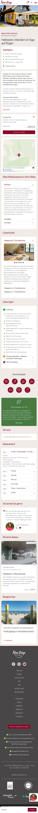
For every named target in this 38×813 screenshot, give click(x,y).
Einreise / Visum (19, 688)
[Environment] (19, 390)
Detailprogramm (10, 66)
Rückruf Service (19, 677)
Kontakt (19, 674)
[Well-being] (27, 390)
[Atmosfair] (10, 796)
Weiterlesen (8, 640)
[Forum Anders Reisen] (10, 785)
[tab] (15, 263)
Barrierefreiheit (19, 692)
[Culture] (10, 390)
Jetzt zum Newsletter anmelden (19, 726)
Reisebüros (19, 709)
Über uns (19, 670)
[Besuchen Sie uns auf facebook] (13, 664)
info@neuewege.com (19, 775)
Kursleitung (19, 705)
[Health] (32, 381)
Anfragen (32, 809)
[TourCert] (28, 785)
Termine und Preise (19, 132)
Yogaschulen (19, 698)
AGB (19, 684)
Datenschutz (19, 713)
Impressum (19, 716)
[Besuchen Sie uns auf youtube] (24, 664)
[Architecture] (6, 381)
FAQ (19, 681)
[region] (19, 452)
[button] (35, 2)
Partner (19, 702)
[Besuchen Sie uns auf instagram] (19, 664)
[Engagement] (23, 381)
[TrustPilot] (28, 796)
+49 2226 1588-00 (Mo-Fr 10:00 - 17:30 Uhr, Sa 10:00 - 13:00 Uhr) (19, 767)
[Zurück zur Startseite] (6, 2)
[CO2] (15, 381)
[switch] (34, 564)
